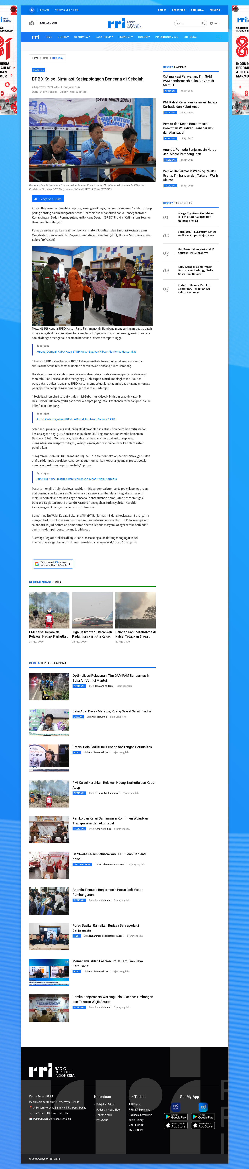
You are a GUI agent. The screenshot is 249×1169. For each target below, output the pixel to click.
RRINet (162, 10)
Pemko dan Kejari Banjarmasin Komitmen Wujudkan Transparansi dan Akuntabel (188, 128)
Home (48, 37)
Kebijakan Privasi (105, 1104)
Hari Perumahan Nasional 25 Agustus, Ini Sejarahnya (196, 251)
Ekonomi (124, 37)
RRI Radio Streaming (140, 1115)
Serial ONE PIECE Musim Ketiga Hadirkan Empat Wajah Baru (197, 233)
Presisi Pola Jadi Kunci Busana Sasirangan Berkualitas (112, 747)
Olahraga (81, 37)
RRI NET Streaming (139, 1109)
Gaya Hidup (103, 37)
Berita (62, 37)
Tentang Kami (104, 1115)
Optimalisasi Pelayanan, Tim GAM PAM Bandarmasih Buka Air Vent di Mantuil (188, 80)
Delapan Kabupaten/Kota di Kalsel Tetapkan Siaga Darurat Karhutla (135, 636)
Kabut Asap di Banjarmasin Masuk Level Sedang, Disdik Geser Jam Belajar (195, 270)
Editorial (190, 37)
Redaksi (44, 10)
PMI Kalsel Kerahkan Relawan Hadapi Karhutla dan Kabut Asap (47, 636)
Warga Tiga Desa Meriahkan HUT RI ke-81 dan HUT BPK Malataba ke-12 (196, 216)
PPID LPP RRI (136, 1125)
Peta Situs (102, 1120)
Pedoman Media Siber (67, 10)
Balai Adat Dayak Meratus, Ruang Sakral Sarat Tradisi (112, 711)
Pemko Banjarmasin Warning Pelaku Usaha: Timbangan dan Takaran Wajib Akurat (190, 175)
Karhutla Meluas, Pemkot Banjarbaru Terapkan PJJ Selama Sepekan (194, 288)
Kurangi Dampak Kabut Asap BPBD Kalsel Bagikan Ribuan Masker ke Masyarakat (86, 351)
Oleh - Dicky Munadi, (45, 91)
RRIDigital (197, 10)
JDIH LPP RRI (136, 1130)
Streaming (178, 10)
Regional (38, 69)
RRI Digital (135, 1104)
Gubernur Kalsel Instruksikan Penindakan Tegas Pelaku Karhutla (76, 479)
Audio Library (136, 1120)
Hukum (143, 37)
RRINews (215, 10)
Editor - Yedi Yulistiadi (73, 91)
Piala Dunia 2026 (166, 37)
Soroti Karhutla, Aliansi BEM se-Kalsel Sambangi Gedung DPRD (75, 419)
